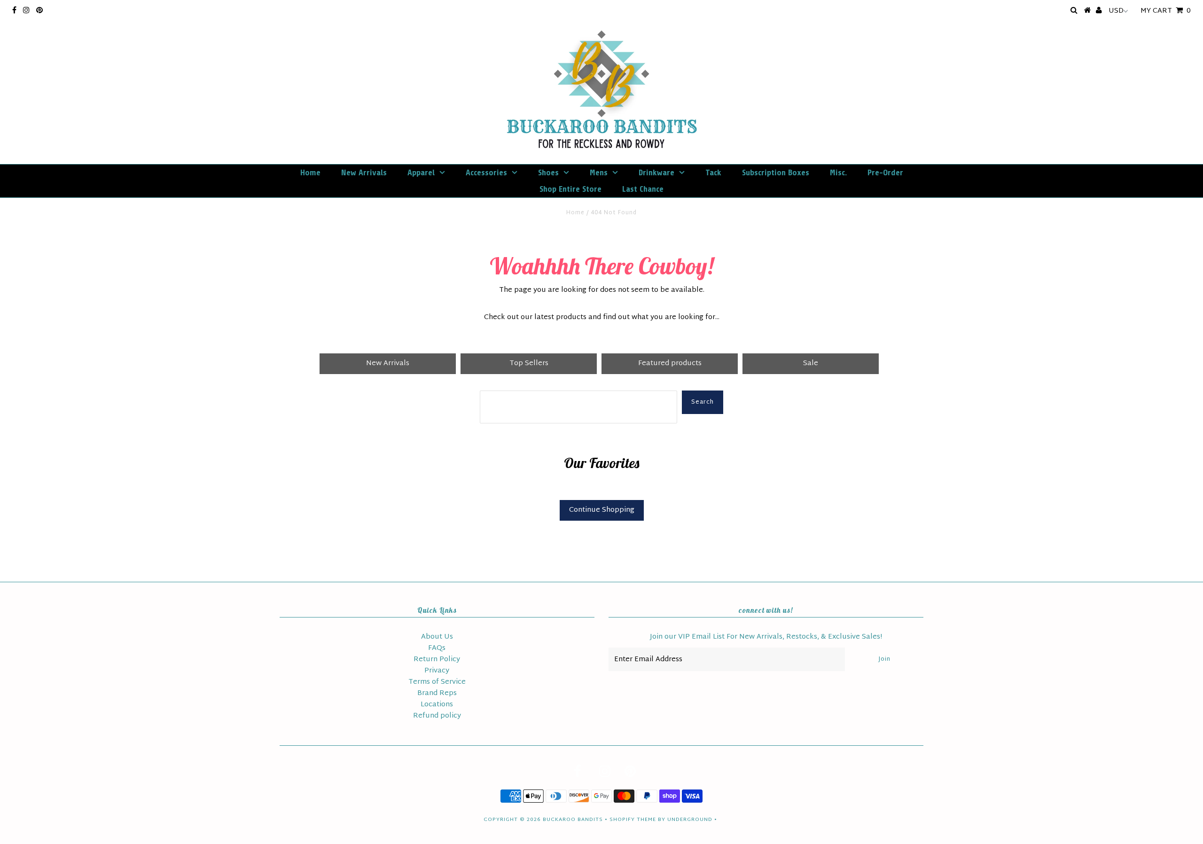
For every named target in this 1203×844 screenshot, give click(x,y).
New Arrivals (364, 172)
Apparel (421, 172)
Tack (713, 172)
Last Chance (643, 189)
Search (702, 402)
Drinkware (656, 172)
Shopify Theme (632, 819)
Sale (810, 363)
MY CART (1166, 11)
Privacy (436, 670)
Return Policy (437, 659)
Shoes (548, 172)
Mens (599, 172)
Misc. (838, 172)
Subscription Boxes (775, 172)
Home (310, 172)
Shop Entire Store (570, 189)
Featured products (670, 363)
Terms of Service (437, 682)
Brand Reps (437, 693)
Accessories (486, 172)
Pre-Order (885, 172)
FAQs (436, 648)
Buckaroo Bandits (573, 819)
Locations (437, 704)
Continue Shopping (601, 510)
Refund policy (437, 716)
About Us (437, 637)
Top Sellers (528, 363)
